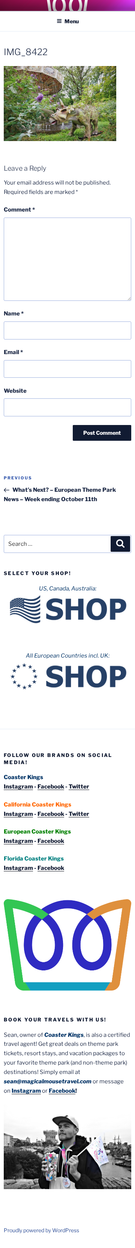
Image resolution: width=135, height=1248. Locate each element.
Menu (71, 21)
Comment (19, 209)
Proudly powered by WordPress (41, 1230)
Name (14, 313)
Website (15, 390)
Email (13, 352)
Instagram (18, 786)
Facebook (51, 786)
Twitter (79, 786)
